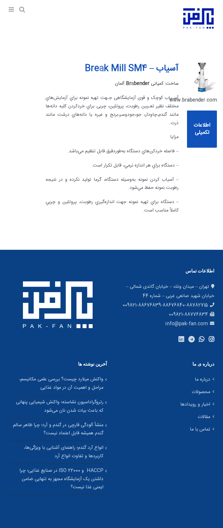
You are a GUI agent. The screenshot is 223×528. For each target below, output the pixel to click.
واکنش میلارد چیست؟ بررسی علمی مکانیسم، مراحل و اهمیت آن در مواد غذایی (61, 383)
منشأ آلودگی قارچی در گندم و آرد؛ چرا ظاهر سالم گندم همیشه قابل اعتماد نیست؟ (58, 429)
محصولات (201, 392)
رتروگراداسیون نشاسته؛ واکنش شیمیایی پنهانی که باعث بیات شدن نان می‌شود (59, 406)
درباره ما (202, 380)
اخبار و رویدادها (195, 404)
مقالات (204, 417)
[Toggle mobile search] (22, 9)
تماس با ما (200, 429)
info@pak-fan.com (186, 324)
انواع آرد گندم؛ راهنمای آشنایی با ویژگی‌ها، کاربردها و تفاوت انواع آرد (63, 452)
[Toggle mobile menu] (12, 9)
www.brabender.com (193, 100)
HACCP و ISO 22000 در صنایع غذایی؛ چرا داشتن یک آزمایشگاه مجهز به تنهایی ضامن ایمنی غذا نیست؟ (61, 479)
